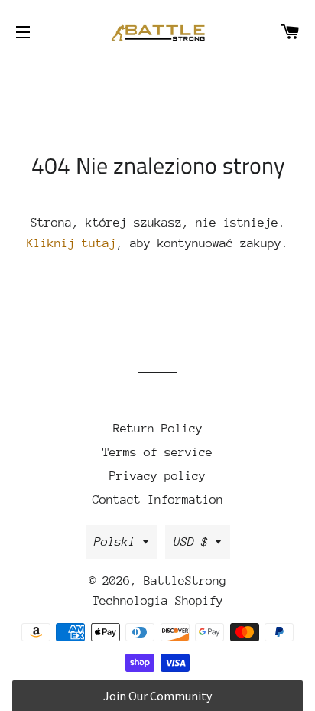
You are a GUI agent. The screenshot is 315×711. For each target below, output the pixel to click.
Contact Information (158, 500)
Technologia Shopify (158, 601)
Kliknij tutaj (71, 243)
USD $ (191, 542)
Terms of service (157, 452)
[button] (157, 695)
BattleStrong (185, 581)
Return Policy (158, 428)
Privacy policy (157, 476)
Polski (114, 542)
